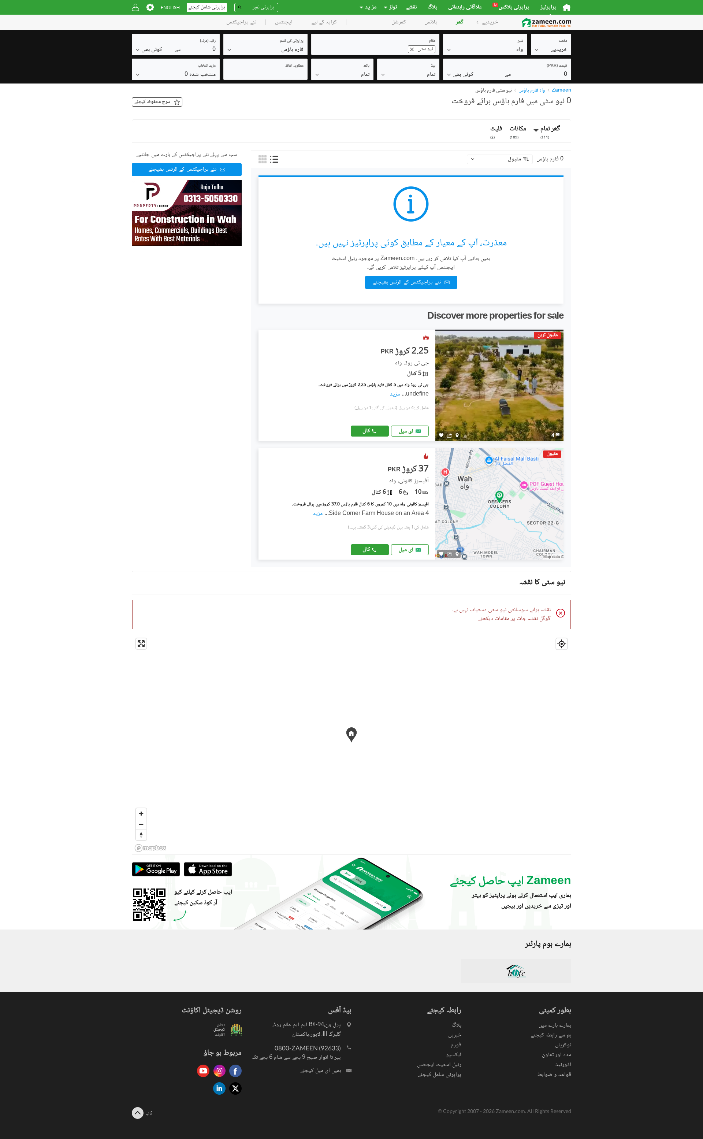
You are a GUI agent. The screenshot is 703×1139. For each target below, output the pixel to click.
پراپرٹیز (548, 7)
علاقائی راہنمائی (465, 7)
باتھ (366, 66)
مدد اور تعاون (556, 1055)
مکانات (518, 132)
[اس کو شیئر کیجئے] (449, 435)
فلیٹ (496, 132)
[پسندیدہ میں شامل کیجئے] (441, 435)
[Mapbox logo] (150, 848)
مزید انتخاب (207, 66)
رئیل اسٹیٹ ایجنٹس (439, 1065)
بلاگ (432, 7)
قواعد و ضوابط (554, 1075)
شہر (520, 41)
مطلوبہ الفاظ (294, 66)
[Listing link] (410, 385)
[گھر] (566, 7)
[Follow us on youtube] (201, 1078)
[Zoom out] (141, 824)
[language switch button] (170, 7)
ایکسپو (453, 1055)
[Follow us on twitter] (234, 1095)
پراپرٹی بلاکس (511, 7)
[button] (551, 49)
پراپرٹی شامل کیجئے (439, 1075)
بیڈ (433, 66)
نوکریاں (563, 1045)
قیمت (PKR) (557, 66)
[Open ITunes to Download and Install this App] (206, 875)
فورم (456, 1045)
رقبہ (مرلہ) (208, 41)
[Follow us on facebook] (234, 1078)
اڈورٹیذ (563, 1065)
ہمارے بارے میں (555, 1025)
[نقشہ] (457, 435)
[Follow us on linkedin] (217, 1095)
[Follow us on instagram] (217, 1078)
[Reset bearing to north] (141, 835)
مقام (432, 41)
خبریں (454, 1035)
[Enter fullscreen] (141, 643)
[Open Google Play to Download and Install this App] (156, 875)
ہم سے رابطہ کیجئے (551, 1035)
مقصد (563, 41)
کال (366, 431)
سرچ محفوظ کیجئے (152, 101)
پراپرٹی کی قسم (292, 41)
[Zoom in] (141, 813)
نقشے (411, 7)
